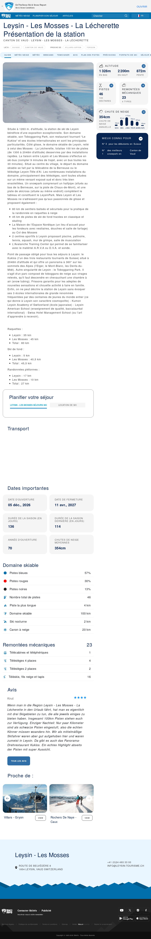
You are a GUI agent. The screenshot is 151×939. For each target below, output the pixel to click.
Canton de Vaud (34, 47)
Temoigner (63, 55)
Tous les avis (18, 761)
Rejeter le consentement (103, 924)
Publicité (46, 910)
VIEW (40, 818)
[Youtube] (122, 910)
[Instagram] (138, 910)
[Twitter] (130, 910)
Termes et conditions (49, 924)
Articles (68, 15)
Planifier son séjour (45, 15)
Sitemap (65, 924)
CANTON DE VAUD (16, 40)
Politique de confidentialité (28, 924)
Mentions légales (8, 924)
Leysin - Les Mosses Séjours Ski (28, 404)
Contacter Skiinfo (27, 910)
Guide (7, 55)
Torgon (91, 47)
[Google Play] (126, 918)
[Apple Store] (142, 918)
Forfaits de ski (128, 55)
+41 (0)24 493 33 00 (119, 862)
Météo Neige (22, 15)
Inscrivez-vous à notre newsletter (30, 914)
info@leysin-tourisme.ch (125, 865)
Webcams (48, 55)
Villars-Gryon (73, 47)
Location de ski (67, 404)
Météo (36, 55)
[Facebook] (146, 910)
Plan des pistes (90, 55)
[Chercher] (126, 16)
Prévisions (109, 55)
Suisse (16, 47)
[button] (48, 456)
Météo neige (22, 55)
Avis (75, 55)
